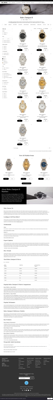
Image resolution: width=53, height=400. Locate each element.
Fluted (5, 88)
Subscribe (32, 378)
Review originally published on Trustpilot (9, 230)
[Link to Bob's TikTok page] (30, 390)
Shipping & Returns (47, 358)
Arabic (5, 96)
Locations (45, 0)
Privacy (21, 388)
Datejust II (6, 32)
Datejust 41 (10, 24)
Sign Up (48, 0)
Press (19, 365)
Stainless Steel (39, 24)
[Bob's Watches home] (4, 2)
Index (5, 93)
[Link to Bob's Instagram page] (26, 390)
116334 (5, 46)
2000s (5, 69)
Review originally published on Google (9, 237)
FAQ (27, 365)
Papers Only (6, 76)
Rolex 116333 (20, 24)
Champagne (6, 62)
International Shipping (46, 361)
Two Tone (44, 24)
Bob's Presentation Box (8, 74)
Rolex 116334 (16, 295)
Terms (24, 388)
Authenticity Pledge (37, 361)
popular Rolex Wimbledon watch (40, 307)
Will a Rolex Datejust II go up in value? (9, 351)
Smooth (5, 89)
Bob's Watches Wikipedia (22, 368)
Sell (25, 73)
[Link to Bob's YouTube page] (28, 390)
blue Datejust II (17, 298)
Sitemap (27, 388)
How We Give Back (21, 364)
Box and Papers (7, 73)
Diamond (5, 61)
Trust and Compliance (21, 361)
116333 (5, 47)
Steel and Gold (6, 54)
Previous (2, 24)
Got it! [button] (50, 398)
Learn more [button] (24, 398)
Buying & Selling (38, 358)
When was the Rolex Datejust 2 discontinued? (10, 349)
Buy (19, 73)
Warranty (45, 364)
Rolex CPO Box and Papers (8, 78)
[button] (42, 22)
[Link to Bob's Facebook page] (24, 390)
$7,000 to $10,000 (26, 24)
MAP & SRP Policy (37, 364)
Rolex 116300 (15, 24)
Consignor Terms (29, 361)
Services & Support (30, 358)
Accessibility (31, 388)
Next (50, 24)
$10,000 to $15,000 (32, 24)
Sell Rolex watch (19, 221)
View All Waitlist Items (26, 183)
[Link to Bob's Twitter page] (22, 390)
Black (48, 24)
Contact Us (42, 0)
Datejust (6, 24)
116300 (5, 49)
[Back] (21, 19)
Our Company (21, 358)
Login (50, 0)
